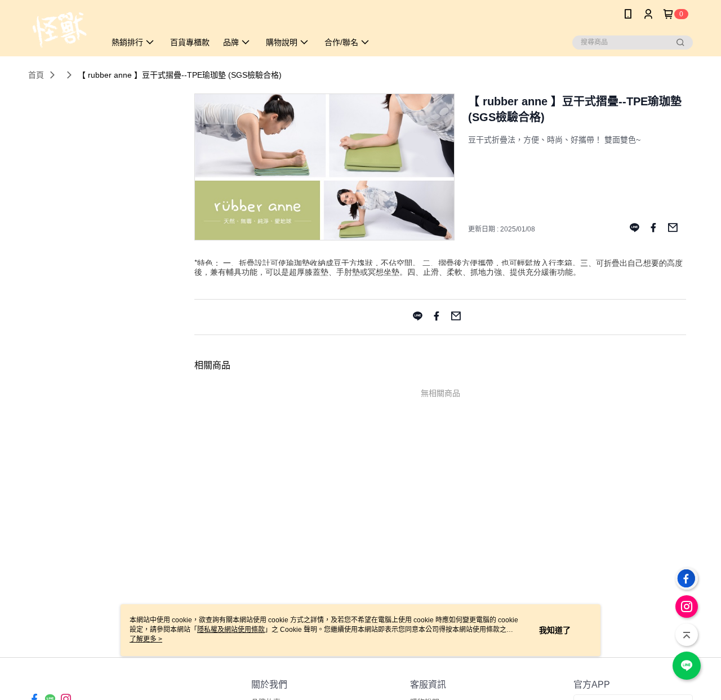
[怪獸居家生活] (59, 29)
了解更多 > (146, 639)
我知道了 (555, 630)
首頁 (36, 74)
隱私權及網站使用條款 (231, 630)
